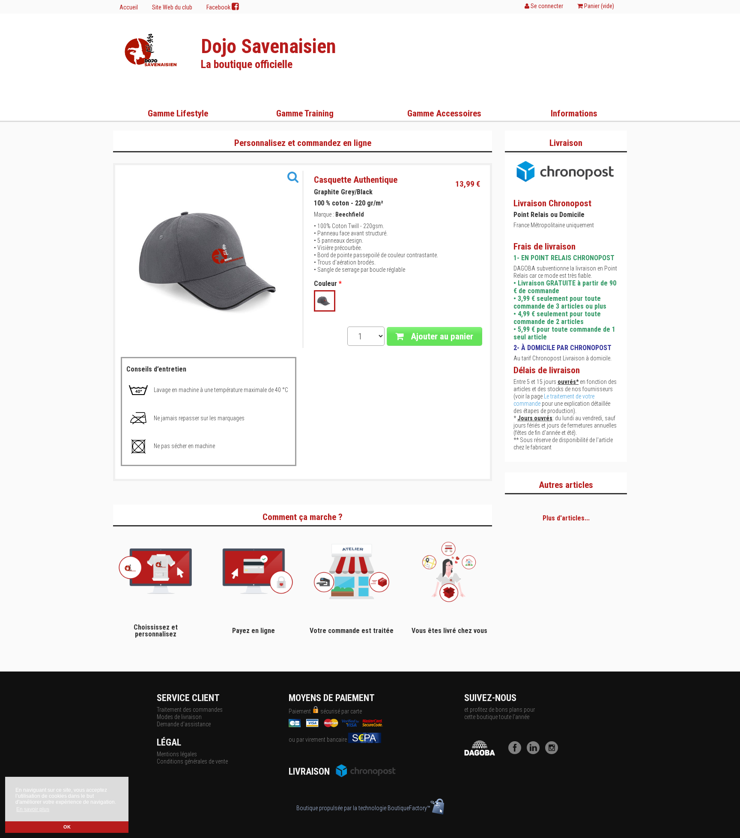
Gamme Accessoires (444, 113)
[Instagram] (553, 752)
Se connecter (546, 6)
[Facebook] (516, 752)
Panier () (598, 6)
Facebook (219, 7)
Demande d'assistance (184, 724)
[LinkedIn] (535, 752)
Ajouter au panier (441, 336)
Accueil (128, 7)
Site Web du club (172, 7)
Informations (574, 113)
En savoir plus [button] (32, 809)
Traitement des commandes (190, 709)
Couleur (328, 283)
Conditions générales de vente (192, 761)
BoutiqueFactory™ (409, 808)
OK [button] (67, 826)
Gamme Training (305, 113)
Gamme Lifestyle (178, 113)
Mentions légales (177, 754)
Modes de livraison (179, 716)
